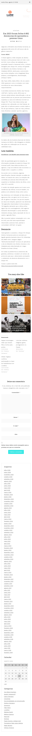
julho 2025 (7, 483)
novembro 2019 (8, 634)
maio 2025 (7, 488)
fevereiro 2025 (8, 494)
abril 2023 (7, 543)
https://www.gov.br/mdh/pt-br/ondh (12, 266)
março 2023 (7, 546)
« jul (5, 684)
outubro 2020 (8, 610)
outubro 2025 (8, 476)
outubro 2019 (8, 637)
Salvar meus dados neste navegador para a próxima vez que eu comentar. (15, 446)
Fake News (7, 707)
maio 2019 (7, 648)
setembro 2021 (8, 585)
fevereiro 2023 (8, 548)
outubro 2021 (8, 583)
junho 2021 (7, 592)
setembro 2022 (8, 559)
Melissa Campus (9, 714)
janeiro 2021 (7, 603)
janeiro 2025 (7, 497)
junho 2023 (7, 539)
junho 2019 (7, 646)
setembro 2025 (8, 479)
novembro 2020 (9, 608)
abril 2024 (7, 517)
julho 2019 (7, 643)
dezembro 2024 (9, 499)
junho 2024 (7, 512)
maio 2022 (7, 568)
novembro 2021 (8, 581)
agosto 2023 (8, 534)
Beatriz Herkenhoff (9, 694)
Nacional (6, 716)
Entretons (7, 705)
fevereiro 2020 (8, 628)
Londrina (6, 710)
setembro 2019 (8, 639)
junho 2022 (7, 566)
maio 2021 (7, 594)
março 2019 (7, 650)
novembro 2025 (9, 474)
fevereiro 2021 (8, 601)
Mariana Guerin (8, 712)
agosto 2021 (7, 588)
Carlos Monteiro (9, 696)
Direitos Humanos (9, 703)
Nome (16, 417)
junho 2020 (7, 619)
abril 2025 (7, 490)
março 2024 (7, 519)
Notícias (12, 41)
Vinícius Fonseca (9, 727)
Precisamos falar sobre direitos (13, 723)
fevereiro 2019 (8, 652)
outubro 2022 (8, 557)
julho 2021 (7, 590)
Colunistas (7, 698)
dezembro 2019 (8, 632)
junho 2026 (7, 472)
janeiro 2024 (7, 523)
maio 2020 (7, 621)
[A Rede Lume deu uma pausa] (16, 287)
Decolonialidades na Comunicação (14, 701)
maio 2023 (7, 541)
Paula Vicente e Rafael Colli (12, 721)
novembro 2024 (9, 501)
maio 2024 (7, 514)
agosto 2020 (8, 614)
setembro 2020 (8, 612)
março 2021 (7, 599)
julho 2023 (7, 537)
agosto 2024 (8, 508)
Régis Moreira (8, 725)
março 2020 (7, 626)
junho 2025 (7, 485)
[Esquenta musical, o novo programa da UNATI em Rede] (16, 305)
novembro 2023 (9, 528)
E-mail (16, 426)
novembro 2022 (9, 554)
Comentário (16, 392)
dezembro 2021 (8, 579)
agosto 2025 (8, 481)
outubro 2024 (8, 503)
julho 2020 (7, 617)
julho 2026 (7, 470)
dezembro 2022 (9, 552)
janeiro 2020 (7, 630)
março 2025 (7, 492)
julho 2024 (7, 510)
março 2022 (7, 572)
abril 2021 (7, 597)
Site (16, 434)
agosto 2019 (7, 641)
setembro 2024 (8, 505)
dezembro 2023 (9, 525)
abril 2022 (7, 570)
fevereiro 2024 (8, 521)
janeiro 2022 (7, 577)
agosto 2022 (8, 561)
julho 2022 (7, 563)
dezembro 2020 (9, 606)
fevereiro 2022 (8, 574)
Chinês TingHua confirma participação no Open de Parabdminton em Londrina (7, 361)
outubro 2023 (8, 530)
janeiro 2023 (7, 550)
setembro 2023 (8, 532)
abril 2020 (7, 623)
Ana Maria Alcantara (10, 692)
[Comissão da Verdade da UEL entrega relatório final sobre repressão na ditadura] (16, 323)
